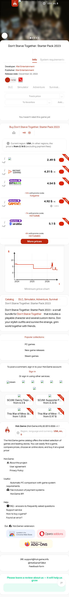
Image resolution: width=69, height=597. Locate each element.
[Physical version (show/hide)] (29, 133)
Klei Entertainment (25, 66)
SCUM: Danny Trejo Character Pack (26, 400)
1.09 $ (56, 206)
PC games (30, 344)
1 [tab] (30, 38)
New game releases (34, 350)
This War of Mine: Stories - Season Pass (29, 413)
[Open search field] (64, 3)
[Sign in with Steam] (11, 382)
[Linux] (46, 133)
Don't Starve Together (29, 314)
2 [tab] (32, 38)
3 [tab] (34, 38)
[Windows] (40, 133)
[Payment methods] (14, 133)
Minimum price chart (36, 289)
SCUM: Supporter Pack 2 (51, 400)
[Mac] (51, 133)
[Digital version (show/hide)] (24, 133)
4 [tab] (36, 38)
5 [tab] (38, 38)
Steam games (31, 356)
